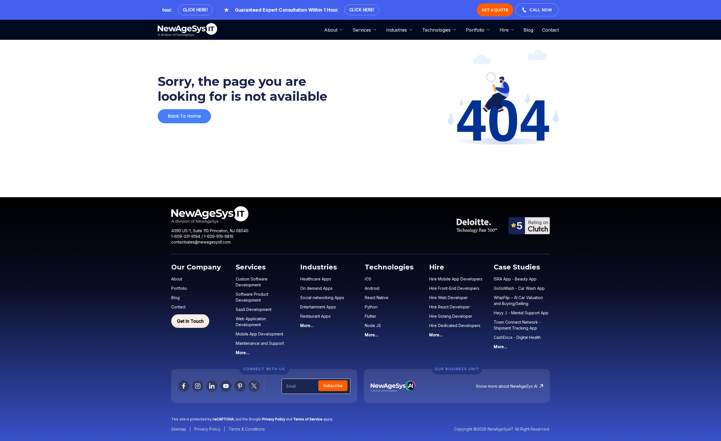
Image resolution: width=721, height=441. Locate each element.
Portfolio (475, 30)
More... (242, 352)
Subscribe (333, 385)
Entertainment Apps (318, 306)
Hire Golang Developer (450, 316)
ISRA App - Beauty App (515, 279)
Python (371, 306)
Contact (550, 30)
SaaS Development (254, 309)
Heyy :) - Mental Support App (521, 312)
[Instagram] (197, 386)
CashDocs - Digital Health (517, 337)
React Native (376, 297)
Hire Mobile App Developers (455, 279)
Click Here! (189, 9)
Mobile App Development (259, 334)
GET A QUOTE (495, 10)
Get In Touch (190, 321)
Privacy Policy (207, 429)
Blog (528, 30)
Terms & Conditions (247, 429)
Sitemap (178, 429)
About (330, 30)
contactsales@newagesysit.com (201, 242)
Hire (504, 30)
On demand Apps (316, 288)
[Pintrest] (240, 386)
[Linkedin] (211, 386)
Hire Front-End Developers (454, 288)
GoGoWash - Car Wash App (519, 288)
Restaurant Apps (315, 316)
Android (372, 288)
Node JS (373, 325)
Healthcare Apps (315, 279)
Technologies (436, 30)
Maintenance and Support (260, 343)
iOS (368, 279)
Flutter (370, 316)
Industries (396, 30)
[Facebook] (183, 386)
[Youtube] (226, 386)
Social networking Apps (322, 297)
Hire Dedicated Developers (454, 325)
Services (362, 30)
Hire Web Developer (448, 297)
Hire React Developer (449, 306)
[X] (254, 386)
